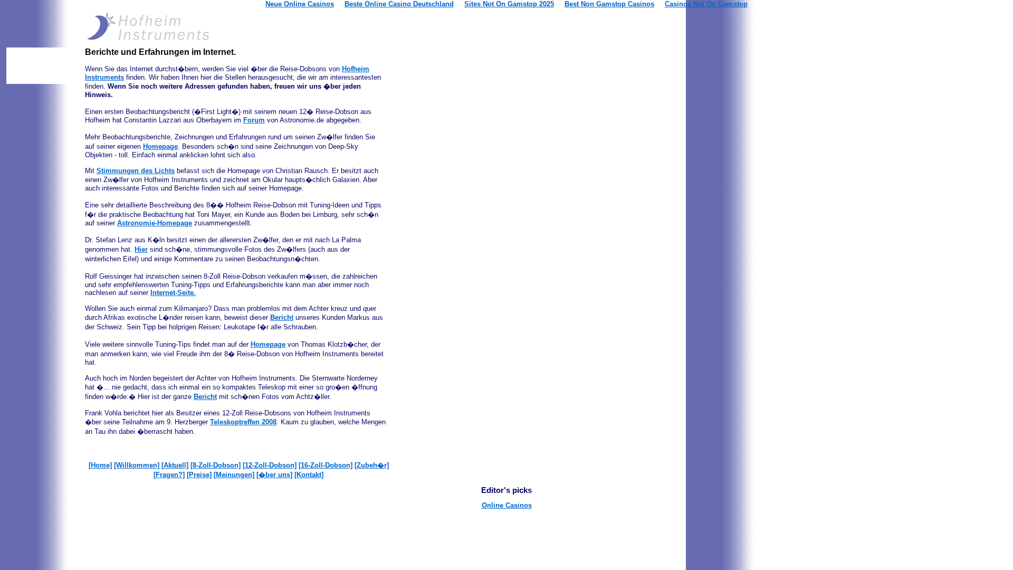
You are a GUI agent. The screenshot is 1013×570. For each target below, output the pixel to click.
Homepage (160, 146)
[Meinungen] (234, 475)
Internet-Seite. (173, 293)
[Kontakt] (308, 475)
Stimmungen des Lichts (136, 171)
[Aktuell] (174, 465)
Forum (254, 120)
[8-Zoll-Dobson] (215, 465)
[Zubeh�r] (372, 465)
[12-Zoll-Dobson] (270, 465)
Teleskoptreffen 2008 (243, 422)
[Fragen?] (169, 475)
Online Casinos (507, 505)
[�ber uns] (274, 475)
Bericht (281, 317)
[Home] (100, 465)
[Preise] (199, 475)
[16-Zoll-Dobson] (325, 465)
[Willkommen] (136, 465)
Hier (141, 249)
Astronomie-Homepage (154, 223)
